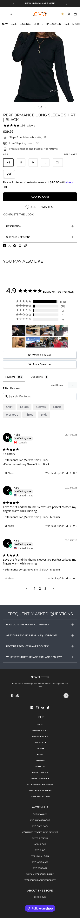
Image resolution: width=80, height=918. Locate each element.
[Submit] (66, 695)
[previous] (13, 4)
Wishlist (40, 766)
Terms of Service (40, 778)
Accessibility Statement (40, 784)
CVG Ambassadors (40, 820)
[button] (25, 245)
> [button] (53, 588)
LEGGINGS (25, 24)
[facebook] (32, 707)
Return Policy (40, 730)
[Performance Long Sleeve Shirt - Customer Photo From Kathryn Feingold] (18, 342)
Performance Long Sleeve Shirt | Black (25, 460)
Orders (40, 748)
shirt (9, 407)
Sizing (40, 754)
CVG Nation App (40, 862)
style (44, 414)
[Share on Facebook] (4, 245)
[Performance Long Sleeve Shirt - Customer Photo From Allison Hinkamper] (47, 342)
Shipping (40, 760)
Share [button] (11, 473)
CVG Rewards (40, 814)
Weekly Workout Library (40, 874)
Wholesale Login (40, 796)
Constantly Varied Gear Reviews (40, 832)
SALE (14, 24)
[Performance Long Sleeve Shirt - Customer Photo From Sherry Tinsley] (33, 342)
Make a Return (40, 736)
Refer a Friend (40, 838)
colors (24, 407)
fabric (57, 407)
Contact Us (40, 742)
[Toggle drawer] (4, 14)
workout (12, 414)
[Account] (68, 14)
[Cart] (75, 14)
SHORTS (38, 24)
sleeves (41, 407)
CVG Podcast (40, 868)
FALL (67, 24)
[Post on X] (9, 245)
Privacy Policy (40, 772)
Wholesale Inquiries (40, 790)
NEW (5, 24)
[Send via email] (20, 245)
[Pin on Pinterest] (14, 245)
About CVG (40, 844)
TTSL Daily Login (40, 856)
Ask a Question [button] (42, 364)
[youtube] (43, 707)
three (29, 414)
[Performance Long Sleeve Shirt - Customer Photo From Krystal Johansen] (33, 330)
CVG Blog (40, 850)
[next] (66, 4)
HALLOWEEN (53, 24)
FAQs (40, 724)
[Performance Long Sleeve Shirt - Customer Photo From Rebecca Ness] (61, 330)
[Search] (11, 14)
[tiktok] (48, 707)
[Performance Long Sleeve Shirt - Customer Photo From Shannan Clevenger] (61, 342)
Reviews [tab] (10, 376)
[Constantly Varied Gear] (40, 14)
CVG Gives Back (40, 826)
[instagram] (37, 707)
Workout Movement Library (40, 880)
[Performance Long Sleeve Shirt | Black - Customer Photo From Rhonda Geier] (18, 330)
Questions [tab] (36, 376)
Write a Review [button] (41, 355)
